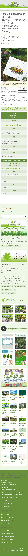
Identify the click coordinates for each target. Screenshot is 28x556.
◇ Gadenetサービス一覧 (7, 517)
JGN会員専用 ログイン (7, 211)
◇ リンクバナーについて (7, 503)
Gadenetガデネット (14, 549)
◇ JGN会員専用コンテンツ (7, 542)
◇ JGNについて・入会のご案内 (9, 497)
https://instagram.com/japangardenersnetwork (14, 492)
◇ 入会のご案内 (5, 530)
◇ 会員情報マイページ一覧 (8, 536)
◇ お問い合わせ (5, 506)
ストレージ (4, 43)
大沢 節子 (9, 43)
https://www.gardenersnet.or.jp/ (10, 491)
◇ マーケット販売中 (6, 523)
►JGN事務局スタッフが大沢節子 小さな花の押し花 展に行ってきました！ (14, 108)
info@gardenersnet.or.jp (11, 274)
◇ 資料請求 (4, 500)
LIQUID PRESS (19, 550)
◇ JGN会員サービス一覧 (7, 533)
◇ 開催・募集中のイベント (8, 520)
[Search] (25, 216)
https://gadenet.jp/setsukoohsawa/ (11, 168)
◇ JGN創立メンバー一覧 (7, 539)
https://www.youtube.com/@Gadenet (12, 494)
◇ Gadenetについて (6, 514)
